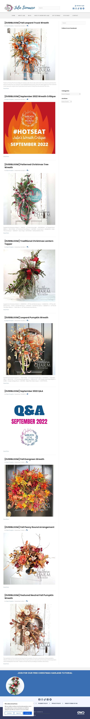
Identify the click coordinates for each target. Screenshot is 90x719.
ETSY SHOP (66, 15)
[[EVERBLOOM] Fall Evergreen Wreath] (29, 490)
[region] (18, 708)
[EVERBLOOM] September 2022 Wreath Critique (30, 96)
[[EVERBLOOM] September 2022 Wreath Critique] (29, 127)
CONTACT (75, 15)
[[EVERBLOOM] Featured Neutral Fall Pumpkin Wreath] (29, 629)
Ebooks (34, 712)
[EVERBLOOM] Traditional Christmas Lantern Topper (28, 242)
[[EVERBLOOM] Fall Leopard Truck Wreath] (29, 54)
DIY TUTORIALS (56, 15)
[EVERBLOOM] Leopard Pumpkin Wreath (26, 317)
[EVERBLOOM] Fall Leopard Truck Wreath (26, 22)
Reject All (18, 713)
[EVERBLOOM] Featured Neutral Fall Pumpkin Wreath (29, 597)
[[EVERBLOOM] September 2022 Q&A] (29, 422)
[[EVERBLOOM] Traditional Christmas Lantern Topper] (29, 275)
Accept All (27, 713)
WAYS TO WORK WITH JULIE (41, 15)
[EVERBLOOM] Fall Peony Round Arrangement (29, 527)
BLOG (29, 15)
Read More (6, 88)
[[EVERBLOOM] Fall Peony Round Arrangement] (29, 558)
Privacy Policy (56, 703)
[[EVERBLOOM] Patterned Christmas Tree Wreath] (29, 198)
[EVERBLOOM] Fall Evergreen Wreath (24, 459)
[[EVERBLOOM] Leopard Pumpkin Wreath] (29, 349)
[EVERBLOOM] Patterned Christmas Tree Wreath (26, 166)
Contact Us (40, 712)
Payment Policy (43, 703)
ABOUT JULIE (21, 15)
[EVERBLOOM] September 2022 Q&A (23, 391)
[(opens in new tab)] (80, 713)
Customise (9, 713)
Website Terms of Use (71, 703)
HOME (13, 15)
